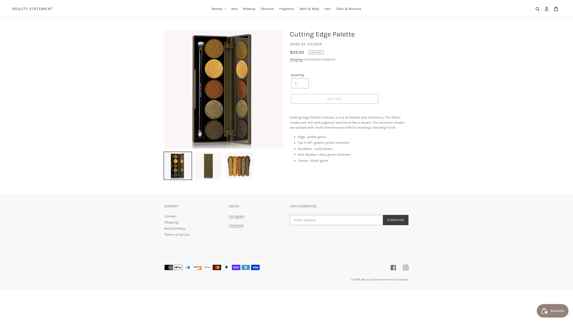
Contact (171, 216)
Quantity (297, 75)
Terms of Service (177, 235)
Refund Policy (175, 229)
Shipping (296, 59)
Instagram (237, 216)
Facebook (236, 225)
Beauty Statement (32, 8)
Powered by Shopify (396, 279)
